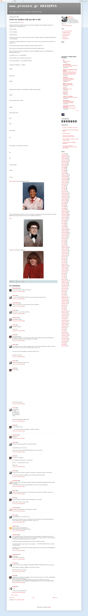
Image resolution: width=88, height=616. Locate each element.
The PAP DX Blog (66, 64)
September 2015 (65, 320)
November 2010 (65, 250)
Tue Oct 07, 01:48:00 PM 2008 (18, 340)
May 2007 (63, 187)
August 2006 (64, 173)
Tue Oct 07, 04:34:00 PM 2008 (18, 511)
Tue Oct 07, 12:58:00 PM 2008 (18, 298)
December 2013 (65, 302)
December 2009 (65, 234)
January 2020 (64, 341)
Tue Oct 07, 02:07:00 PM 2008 (18, 403)
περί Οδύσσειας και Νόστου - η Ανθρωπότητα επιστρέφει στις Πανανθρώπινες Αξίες (68, 79)
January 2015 (64, 315)
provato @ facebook (67, 34)
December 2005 (65, 161)
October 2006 (64, 176)
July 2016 (63, 330)
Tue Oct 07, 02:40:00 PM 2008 (18, 421)
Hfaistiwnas (14, 434)
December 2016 (65, 333)
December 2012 (65, 285)
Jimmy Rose (15, 480)
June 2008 (64, 206)
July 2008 (63, 208)
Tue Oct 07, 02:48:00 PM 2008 (18, 438)
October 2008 (64, 212)
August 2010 (64, 246)
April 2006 (64, 167)
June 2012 (64, 276)
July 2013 (63, 294)
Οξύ (64, 60)
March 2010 (64, 238)
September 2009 (65, 229)
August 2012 (64, 279)
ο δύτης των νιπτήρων (68, 96)
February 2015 (64, 317)
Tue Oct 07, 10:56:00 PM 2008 (18, 550)
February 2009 (64, 218)
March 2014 (64, 305)
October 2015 (64, 321)
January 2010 (64, 235)
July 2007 (63, 190)
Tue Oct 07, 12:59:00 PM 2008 (18, 306)
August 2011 (64, 264)
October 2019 (64, 336)
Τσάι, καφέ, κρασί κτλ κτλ (67, 88)
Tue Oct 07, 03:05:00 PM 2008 (18, 486)
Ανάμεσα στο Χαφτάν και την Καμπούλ (70, 97)
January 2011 (64, 253)
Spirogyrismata (66, 100)
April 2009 (64, 221)
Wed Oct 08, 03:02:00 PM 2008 (18, 592)
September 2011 (65, 265)
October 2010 (64, 249)
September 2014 (65, 311)
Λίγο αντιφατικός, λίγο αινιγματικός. (69, 108)
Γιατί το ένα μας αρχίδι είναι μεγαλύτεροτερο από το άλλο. (69, 136)
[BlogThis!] (20, 281)
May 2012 (63, 274)
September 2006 (65, 175)
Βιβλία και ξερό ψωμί (67, 83)
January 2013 (64, 286)
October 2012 (64, 282)
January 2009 (64, 217)
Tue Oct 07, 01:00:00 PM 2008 (18, 313)
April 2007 (64, 185)
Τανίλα (21, 22)
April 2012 (64, 273)
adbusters (65, 37)
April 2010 (64, 240)
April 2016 (64, 329)
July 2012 (63, 277)
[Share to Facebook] (23, 281)
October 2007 (64, 194)
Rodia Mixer (65, 77)
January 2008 (64, 199)
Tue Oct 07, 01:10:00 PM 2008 (18, 320)
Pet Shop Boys (66, 35)
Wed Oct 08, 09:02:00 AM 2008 (18, 582)
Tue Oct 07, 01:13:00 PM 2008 (18, 330)
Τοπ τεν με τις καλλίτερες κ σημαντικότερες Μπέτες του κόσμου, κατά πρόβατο (70, 146)
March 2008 (64, 202)
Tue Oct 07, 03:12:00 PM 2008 (18, 503)
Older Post (55, 597)
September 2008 (65, 211)
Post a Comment (14, 595)
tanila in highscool (13, 181)
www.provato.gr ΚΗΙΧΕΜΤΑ (33, 6)
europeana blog (66, 38)
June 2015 (64, 318)
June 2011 (64, 261)
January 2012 (64, 268)
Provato (14, 295)
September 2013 (65, 297)
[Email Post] (16, 281)
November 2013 (65, 300)
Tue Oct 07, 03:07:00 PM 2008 (18, 493)
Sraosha (64, 87)
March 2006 (64, 165)
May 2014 (63, 308)
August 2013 (64, 296)
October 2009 (64, 230)
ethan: (10, 218)
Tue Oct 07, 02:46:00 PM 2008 (18, 431)
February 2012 (64, 270)
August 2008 (64, 209)
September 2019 (65, 335)
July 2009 (63, 226)
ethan (13, 249)
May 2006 (63, 168)
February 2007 (64, 182)
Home (33, 597)
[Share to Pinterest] (24, 281)
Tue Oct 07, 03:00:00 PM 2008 (18, 466)
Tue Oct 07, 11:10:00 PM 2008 (18, 559)
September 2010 (65, 247)
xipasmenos (15, 534)
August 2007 (64, 191)
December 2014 (65, 314)
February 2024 (64, 345)
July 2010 (63, 244)
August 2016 (64, 332)
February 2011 (64, 255)
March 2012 (64, 271)
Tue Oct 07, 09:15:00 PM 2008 (18, 530)
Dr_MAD (14, 563)
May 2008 (63, 205)
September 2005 (65, 156)
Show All (77, 110)
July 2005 (63, 153)
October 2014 (64, 312)
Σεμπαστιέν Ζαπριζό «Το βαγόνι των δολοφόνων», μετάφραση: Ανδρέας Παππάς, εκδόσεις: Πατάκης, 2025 (69, 73)
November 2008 (65, 214)
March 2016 (64, 327)
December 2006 (65, 179)
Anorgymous (15, 554)
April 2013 (64, 291)
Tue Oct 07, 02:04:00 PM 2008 (18, 356)
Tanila (13, 334)
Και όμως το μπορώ (66, 61)
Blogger (49, 607)
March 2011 (64, 256)
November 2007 (65, 196)
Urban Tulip (65, 92)
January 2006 (64, 162)
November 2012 (65, 283)
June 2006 (64, 170)
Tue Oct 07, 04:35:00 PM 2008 (18, 522)
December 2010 (65, 252)
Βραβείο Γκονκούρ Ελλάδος (68, 84)
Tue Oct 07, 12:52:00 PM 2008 (18, 291)
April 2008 (64, 203)
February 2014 (64, 303)
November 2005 (65, 159)
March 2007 (64, 184)
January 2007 (64, 181)
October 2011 (64, 267)
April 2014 (64, 306)
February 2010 (64, 237)
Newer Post (12, 597)
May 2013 (63, 292)
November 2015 (65, 323)
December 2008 (65, 215)
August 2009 (64, 227)
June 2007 (64, 188)
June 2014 (64, 309)
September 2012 (65, 280)
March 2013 (64, 289)
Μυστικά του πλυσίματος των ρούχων (70, 127)
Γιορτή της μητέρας (66, 133)
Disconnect (65, 93)
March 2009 (64, 220)
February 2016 (64, 326)
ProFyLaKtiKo (15, 288)
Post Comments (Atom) (19, 599)
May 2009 (63, 223)
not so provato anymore (67, 31)
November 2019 (65, 338)
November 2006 (65, 178)
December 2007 (65, 197)
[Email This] (19, 281)
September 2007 (65, 193)
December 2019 (65, 339)
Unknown (14, 526)
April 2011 (63, 258)
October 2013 (64, 299)
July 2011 (63, 262)
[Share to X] (21, 281)
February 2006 (64, 164)
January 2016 (64, 324)
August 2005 (64, 155)
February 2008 (64, 200)
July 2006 (63, 172)
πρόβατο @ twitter (66, 32)
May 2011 (63, 259)
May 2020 (63, 344)
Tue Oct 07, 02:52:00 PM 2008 (18, 451)
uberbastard (14, 317)
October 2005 (64, 158)
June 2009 (64, 224)
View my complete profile (67, 25)
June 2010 (64, 243)
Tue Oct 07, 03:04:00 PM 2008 (18, 476)
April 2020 (64, 342)
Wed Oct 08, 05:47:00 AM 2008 (18, 571)
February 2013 (64, 288)
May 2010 (63, 241)
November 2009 (65, 232)
